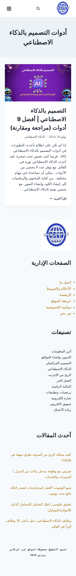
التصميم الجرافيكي (58, 363)
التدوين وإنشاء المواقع (56, 357)
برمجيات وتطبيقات (58, 392)
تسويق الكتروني (60, 404)
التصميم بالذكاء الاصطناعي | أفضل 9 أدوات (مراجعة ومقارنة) (38, 119)
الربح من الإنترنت (59, 375)
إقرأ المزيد (58, 198)
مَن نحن (65, 313)
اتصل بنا (65, 282)
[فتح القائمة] (9, 8)
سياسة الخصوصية (58, 307)
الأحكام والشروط (58, 288)
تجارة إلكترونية (61, 398)
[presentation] (38, 82)
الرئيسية (65, 295)
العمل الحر (64, 380)
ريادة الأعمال (62, 410)
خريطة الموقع (61, 301)
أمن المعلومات (61, 351)
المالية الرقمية (61, 386)
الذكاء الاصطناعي (35, 136)
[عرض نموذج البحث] (38, 8)
